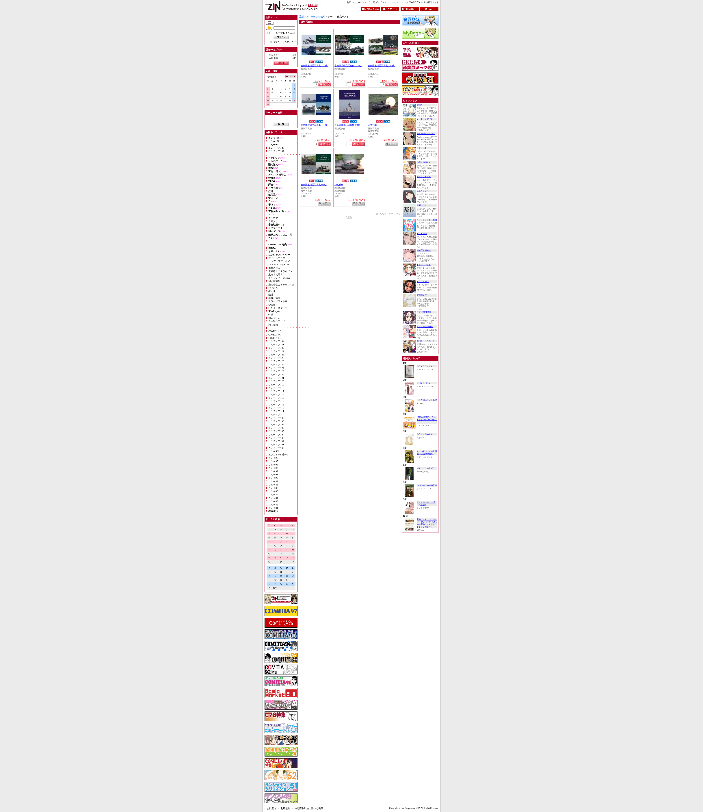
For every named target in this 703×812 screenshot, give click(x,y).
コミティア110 (276, 414)
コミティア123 (276, 371)
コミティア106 (276, 428)
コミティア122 (276, 374)
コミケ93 (273, 468)
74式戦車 (372, 125)
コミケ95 (273, 461)
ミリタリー (274, 221)
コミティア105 (276, 431)
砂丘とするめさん (425, 434)
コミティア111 (276, 411)
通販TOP (303, 16)
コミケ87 (273, 488)
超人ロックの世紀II (425, 468)
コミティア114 (276, 401)
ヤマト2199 (422, 234)
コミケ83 (273, 501)
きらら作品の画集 (425, 327)
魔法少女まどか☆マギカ (281, 284)
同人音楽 (273, 324)
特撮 (270, 314)
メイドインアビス (425, 119)
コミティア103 (276, 438)
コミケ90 (273, 478)
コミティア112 (276, 408)
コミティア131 (276, 344)
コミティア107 (276, 424)
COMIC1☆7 (274, 334)
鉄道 (270, 294)
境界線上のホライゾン (280, 271)
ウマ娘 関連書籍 (424, 312)
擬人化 (272, 291)
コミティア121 (276, 378)
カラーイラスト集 (277, 301)
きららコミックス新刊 (427, 220)
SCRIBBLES (422, 295)
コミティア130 (276, 347)
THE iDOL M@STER (279, 264)
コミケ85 (273, 494)
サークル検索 (318, 16)
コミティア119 (276, 384)
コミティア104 (276, 434)
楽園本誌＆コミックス (427, 205)
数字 (275, 588)
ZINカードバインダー (426, 341)
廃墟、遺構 (274, 297)
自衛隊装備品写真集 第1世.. (347, 125)
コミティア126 (276, 361)
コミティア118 (276, 388)
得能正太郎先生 (424, 250)
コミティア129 (276, 351)
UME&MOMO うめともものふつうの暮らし (427, 419)
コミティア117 (276, 391)
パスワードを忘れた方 (284, 42)
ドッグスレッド (424, 265)
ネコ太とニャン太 (425, 366)
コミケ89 (273, 481)
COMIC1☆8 (274, 331)
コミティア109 (276, 418)
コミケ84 (273, 498)
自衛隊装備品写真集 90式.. (314, 65)
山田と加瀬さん (424, 162)
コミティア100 (276, 448)
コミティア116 (276, 394)
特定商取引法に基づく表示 (309, 808)
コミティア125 (276, 364)
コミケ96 (273, 458)
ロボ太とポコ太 (424, 383)
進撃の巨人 (274, 268)
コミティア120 (276, 381)
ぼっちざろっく (424, 177)
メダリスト (422, 148)
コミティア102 (276, 441)
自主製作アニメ (276, 321)
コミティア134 (276, 341)
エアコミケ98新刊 (278, 454)
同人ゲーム (274, 318)
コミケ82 (273, 504)
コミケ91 (273, 474)
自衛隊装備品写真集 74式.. (348, 65)
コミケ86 (273, 491)
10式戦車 (338, 184)
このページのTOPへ (389, 214)
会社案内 (271, 808)
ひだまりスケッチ (277, 308)
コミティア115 (276, 397)
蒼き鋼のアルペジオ (426, 134)
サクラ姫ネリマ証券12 (427, 400)
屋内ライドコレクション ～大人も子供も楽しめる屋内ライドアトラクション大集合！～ (427, 523)
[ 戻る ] (349, 217)
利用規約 (285, 808)
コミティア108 (276, 421)
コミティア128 (276, 354)
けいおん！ (274, 288)
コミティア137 (276, 151)
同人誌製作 (274, 281)
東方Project (274, 311)
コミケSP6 (273, 451)
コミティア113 (276, 404)
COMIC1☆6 (274, 338)
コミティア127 (276, 358)
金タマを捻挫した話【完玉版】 (426, 503)
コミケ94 (273, 464)
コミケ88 (273, 484)
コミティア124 (276, 368)
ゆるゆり (273, 304)
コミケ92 (273, 471)
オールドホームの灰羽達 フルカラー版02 (427, 452)
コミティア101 (276, 444)
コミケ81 (273, 508)
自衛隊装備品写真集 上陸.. (314, 125)
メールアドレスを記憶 (283, 33)
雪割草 (420, 105)
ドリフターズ (423, 282)
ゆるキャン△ (423, 191)
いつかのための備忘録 (427, 485)
